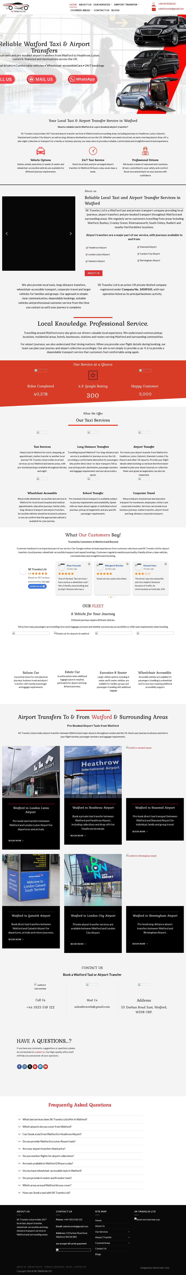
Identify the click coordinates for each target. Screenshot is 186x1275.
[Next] (70, 233)
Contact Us (101, 10)
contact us (40, 1051)
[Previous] (7, 233)
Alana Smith (73, 565)
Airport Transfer (125, 4)
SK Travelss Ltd (37, 569)
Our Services (101, 4)
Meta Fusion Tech (161, 1268)
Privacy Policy (35, 1267)
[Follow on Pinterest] (35, 1066)
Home (73, 4)
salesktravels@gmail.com (171, 8)
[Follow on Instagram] (24, 1066)
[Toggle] (19, 1120)
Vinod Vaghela (112, 565)
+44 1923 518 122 (40, 1007)
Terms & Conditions (54, 1267)
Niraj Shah (148, 565)
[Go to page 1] (110, 597)
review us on (36, 586)
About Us (85, 4)
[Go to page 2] (113, 597)
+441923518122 (167, 3)
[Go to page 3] (115, 597)
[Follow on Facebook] (19, 1066)
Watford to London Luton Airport (31, 810)
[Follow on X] (29, 1066)
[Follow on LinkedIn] (40, 1066)
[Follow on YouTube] (45, 1066)
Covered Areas (80, 10)
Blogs (115, 10)
